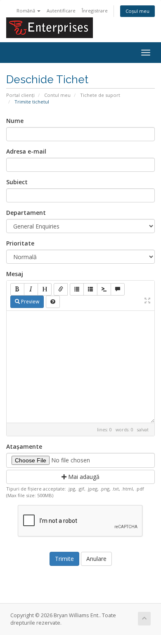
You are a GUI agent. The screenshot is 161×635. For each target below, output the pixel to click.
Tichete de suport (100, 95)
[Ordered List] (90, 289)
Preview (29, 301)
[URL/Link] (61, 289)
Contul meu (57, 95)
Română (26, 10)
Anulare (96, 559)
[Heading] (45, 289)
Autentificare (61, 10)
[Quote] (118, 289)
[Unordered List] (77, 289)
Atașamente (24, 446)
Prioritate (20, 243)
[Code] (104, 289)
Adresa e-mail (26, 151)
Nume (15, 121)
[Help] (53, 302)
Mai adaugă (82, 477)
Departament (26, 212)
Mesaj (14, 274)
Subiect (17, 182)
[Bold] (17, 289)
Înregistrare (95, 10)
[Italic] (31, 289)
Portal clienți (20, 95)
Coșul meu (137, 11)
